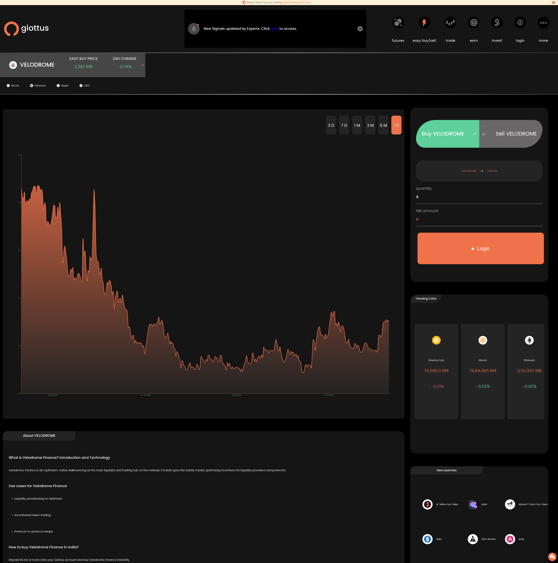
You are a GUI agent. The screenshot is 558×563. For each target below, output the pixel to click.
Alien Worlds (488, 539)
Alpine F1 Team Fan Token (533, 504)
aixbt (484, 504)
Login (482, 248)
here (275, 29)
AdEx (439, 539)
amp (521, 539)
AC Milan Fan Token (447, 504)
